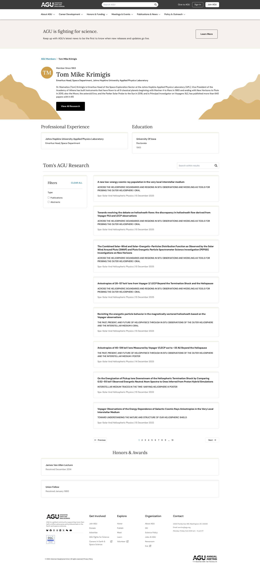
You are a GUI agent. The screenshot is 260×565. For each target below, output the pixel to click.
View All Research (70, 106)
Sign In (197, 4)
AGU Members (48, 59)
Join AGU (212, 4)
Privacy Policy (88, 559)
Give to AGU (184, 4)
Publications (57, 197)
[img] (156, 5)
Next (210, 440)
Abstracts (55, 202)
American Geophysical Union (60, 559)
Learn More (207, 34)
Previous (101, 440)
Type (50, 192)
